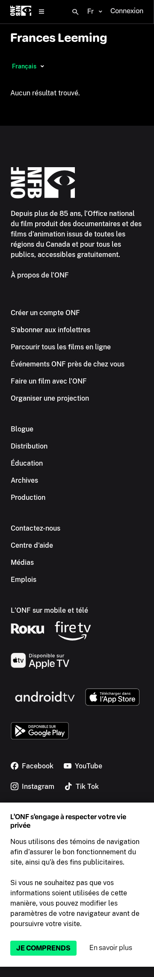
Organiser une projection (50, 398)
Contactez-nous (35, 528)
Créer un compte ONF (45, 313)
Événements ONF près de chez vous (67, 364)
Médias (22, 562)
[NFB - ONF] (20, 12)
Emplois (23, 580)
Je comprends (43, 948)
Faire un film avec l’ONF (49, 381)
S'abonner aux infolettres (50, 330)
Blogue (22, 429)
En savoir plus (110, 948)
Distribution (29, 446)
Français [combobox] (24, 66)
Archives (24, 480)
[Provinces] (42, 66)
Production (28, 497)
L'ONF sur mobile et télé (49, 610)
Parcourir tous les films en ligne (61, 347)
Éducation (27, 463)
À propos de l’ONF (40, 275)
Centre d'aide (32, 545)
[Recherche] (75, 12)
